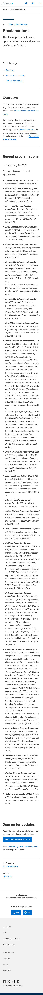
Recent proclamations (15, 75)
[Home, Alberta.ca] (7, 3)
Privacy (5, 964)
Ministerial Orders (10, 866)
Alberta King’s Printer (18, 9)
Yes (17, 912)
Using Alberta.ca (8, 952)
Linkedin (18, 981)
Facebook (4, 981)
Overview (10, 70)
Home (5, 9)
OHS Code (7, 876)
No (29, 912)
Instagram (13, 981)
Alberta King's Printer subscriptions (22, 846)
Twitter (8, 981)
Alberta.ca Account (32, 3)
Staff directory (9, 944)
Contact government (11, 938)
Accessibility (7, 970)
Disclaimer (6, 958)
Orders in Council (26, 129)
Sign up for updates (14, 80)
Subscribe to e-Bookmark (15, 839)
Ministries (7, 926)
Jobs (5, 932)
